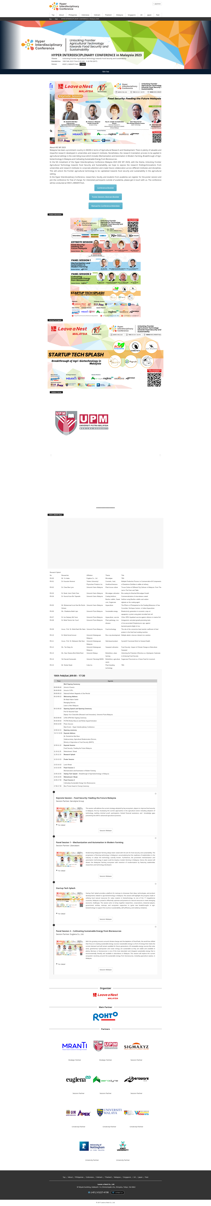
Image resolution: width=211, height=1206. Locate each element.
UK (141, 15)
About (61, 15)
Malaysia (119, 15)
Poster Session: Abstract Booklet (105, 197)
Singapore (132, 15)
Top (53, 15)
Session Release (106, 830)
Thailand (108, 15)
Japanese (158, 4)
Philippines (73, 15)
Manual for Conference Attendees (105, 206)
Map (83, 64)
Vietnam (97, 15)
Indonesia (85, 15)
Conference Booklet (105, 188)
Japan (149, 15)
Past (157, 15)
